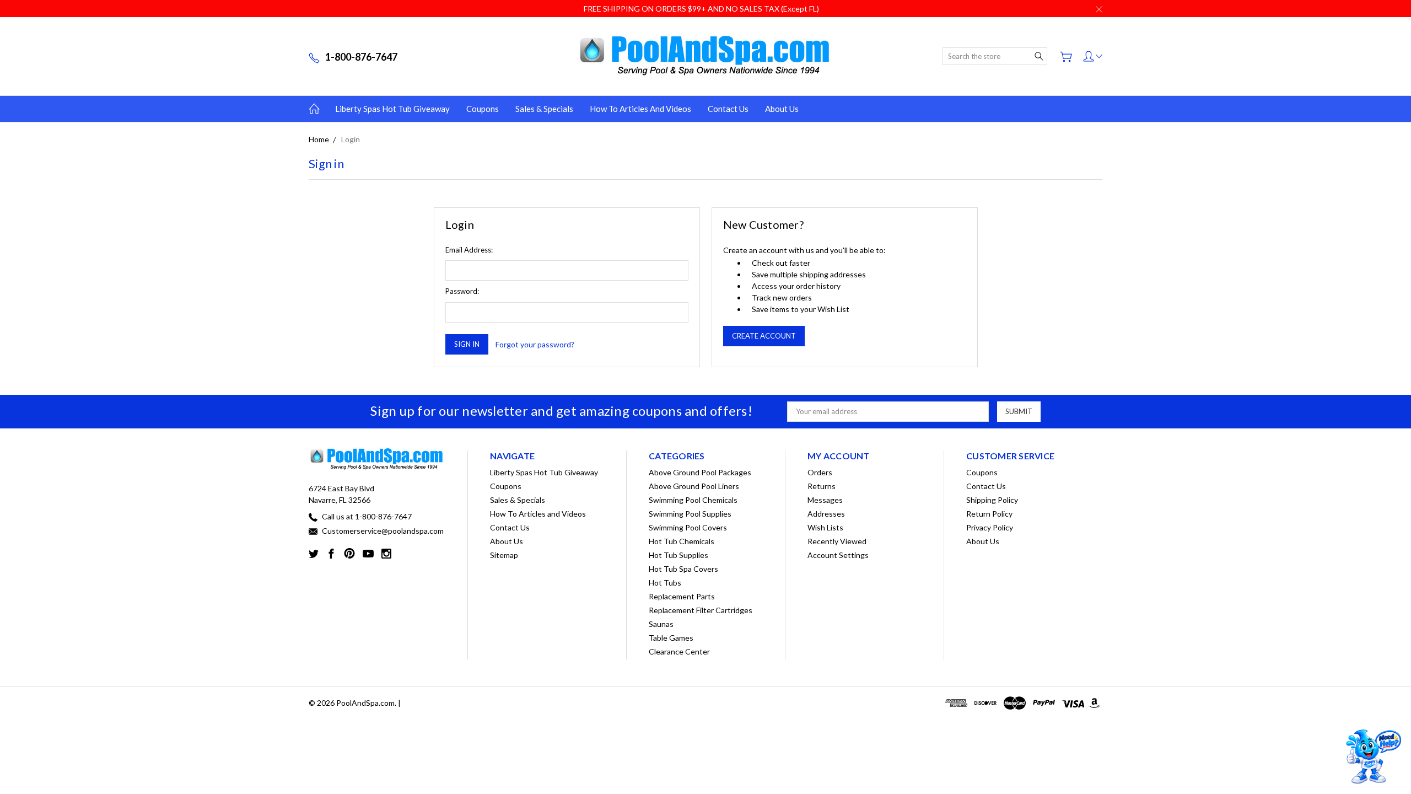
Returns (821, 486)
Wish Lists (825, 527)
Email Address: (469, 249)
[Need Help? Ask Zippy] (1372, 756)
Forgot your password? (535, 344)
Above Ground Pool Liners (694, 486)
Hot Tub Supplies (678, 555)
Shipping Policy (992, 500)
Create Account (764, 335)
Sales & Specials (544, 109)
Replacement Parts (682, 596)
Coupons (482, 109)
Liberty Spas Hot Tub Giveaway (392, 109)
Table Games (671, 637)
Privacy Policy (989, 527)
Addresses (826, 513)
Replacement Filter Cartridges (700, 610)
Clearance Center (679, 651)
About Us (782, 109)
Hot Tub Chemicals (681, 541)
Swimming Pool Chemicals (693, 500)
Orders (819, 472)
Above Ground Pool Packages (700, 472)
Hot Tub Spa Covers (683, 568)
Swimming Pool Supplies (690, 513)
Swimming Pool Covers (688, 527)
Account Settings (838, 555)
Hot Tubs (665, 582)
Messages (825, 500)
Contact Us (728, 109)
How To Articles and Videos (640, 109)
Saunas (661, 624)
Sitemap (504, 555)
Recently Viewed (836, 541)
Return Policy (989, 513)
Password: (462, 291)
